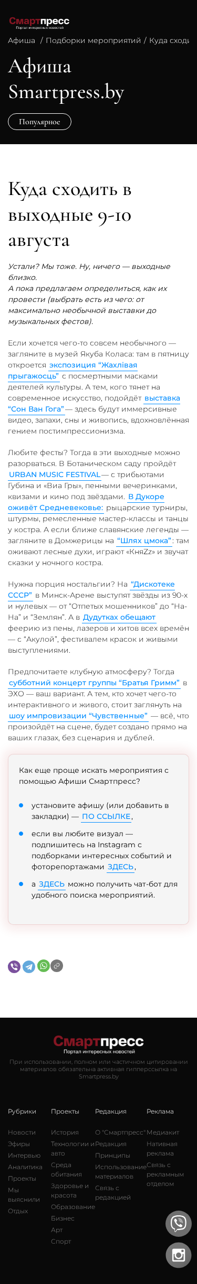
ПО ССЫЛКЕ (106, 816)
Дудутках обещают (119, 617)
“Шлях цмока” (144, 540)
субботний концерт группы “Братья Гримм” (94, 682)
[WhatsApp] (43, 965)
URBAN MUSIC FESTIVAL (54, 474)
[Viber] (14, 967)
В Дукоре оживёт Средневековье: (86, 502)
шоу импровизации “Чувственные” (78, 715)
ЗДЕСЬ (120, 866)
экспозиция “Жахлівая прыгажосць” (73, 370)
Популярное (39, 121)
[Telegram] (29, 967)
